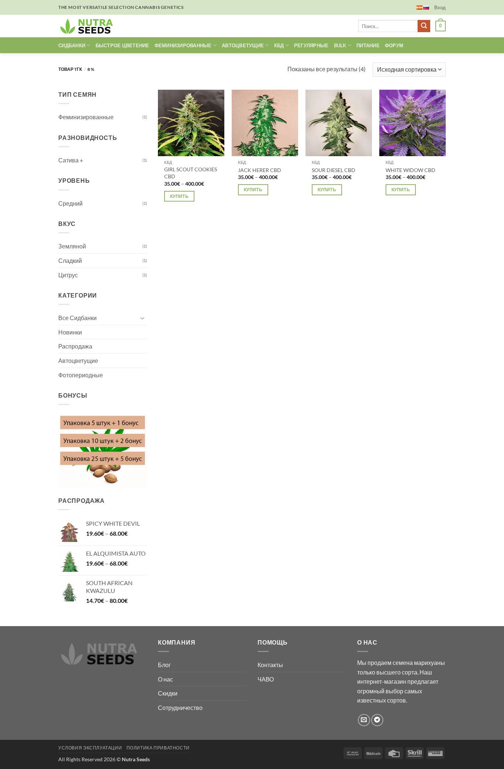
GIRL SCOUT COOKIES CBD (190, 172)
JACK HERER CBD (259, 170)
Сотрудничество (180, 707)
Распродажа (75, 346)
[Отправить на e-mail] (364, 720)
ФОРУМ (394, 45)
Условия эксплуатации (90, 748)
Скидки (167, 693)
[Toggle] (142, 317)
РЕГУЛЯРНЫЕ (311, 45)
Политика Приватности (158, 748)
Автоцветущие (78, 360)
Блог (164, 664)
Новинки (70, 332)
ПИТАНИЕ (368, 45)
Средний (70, 203)
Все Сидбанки (77, 317)
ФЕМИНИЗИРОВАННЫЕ (183, 45)
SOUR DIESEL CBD (333, 170)
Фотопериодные (80, 374)
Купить (179, 196)
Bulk (340, 45)
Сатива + (70, 160)
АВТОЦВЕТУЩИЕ (243, 45)
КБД (279, 45)
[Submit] (424, 26)
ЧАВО (266, 679)
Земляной (72, 246)
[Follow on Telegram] (377, 720)
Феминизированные (86, 116)
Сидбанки (71, 45)
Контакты (270, 664)
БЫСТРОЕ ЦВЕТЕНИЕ (122, 45)
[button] (440, 7)
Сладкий (70, 260)
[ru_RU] (426, 7)
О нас (165, 679)
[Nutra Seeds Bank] (89, 26)
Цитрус (68, 274)
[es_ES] (419, 7)
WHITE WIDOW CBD (410, 170)
